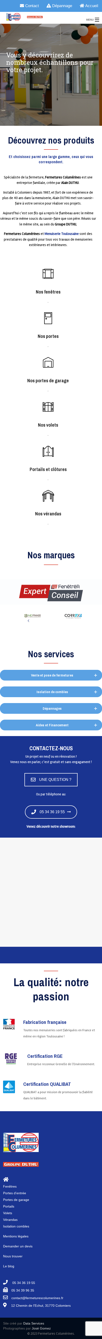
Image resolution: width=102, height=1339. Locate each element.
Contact (31, 6)
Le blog (8, 1266)
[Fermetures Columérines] (40, 16)
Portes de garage (16, 1200)
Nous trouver (13, 1256)
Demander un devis (17, 1246)
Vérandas (10, 1220)
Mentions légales (15, 1236)
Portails (8, 1206)
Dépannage (61, 6)
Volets (7, 1213)
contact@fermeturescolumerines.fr (37, 1298)
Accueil (91, 6)
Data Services (33, 1323)
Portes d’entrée (14, 1193)
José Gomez (41, 1328)
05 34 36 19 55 (52, 812)
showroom (67, 826)
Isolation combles (16, 1226)
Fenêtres (10, 1186)
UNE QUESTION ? (55, 780)
